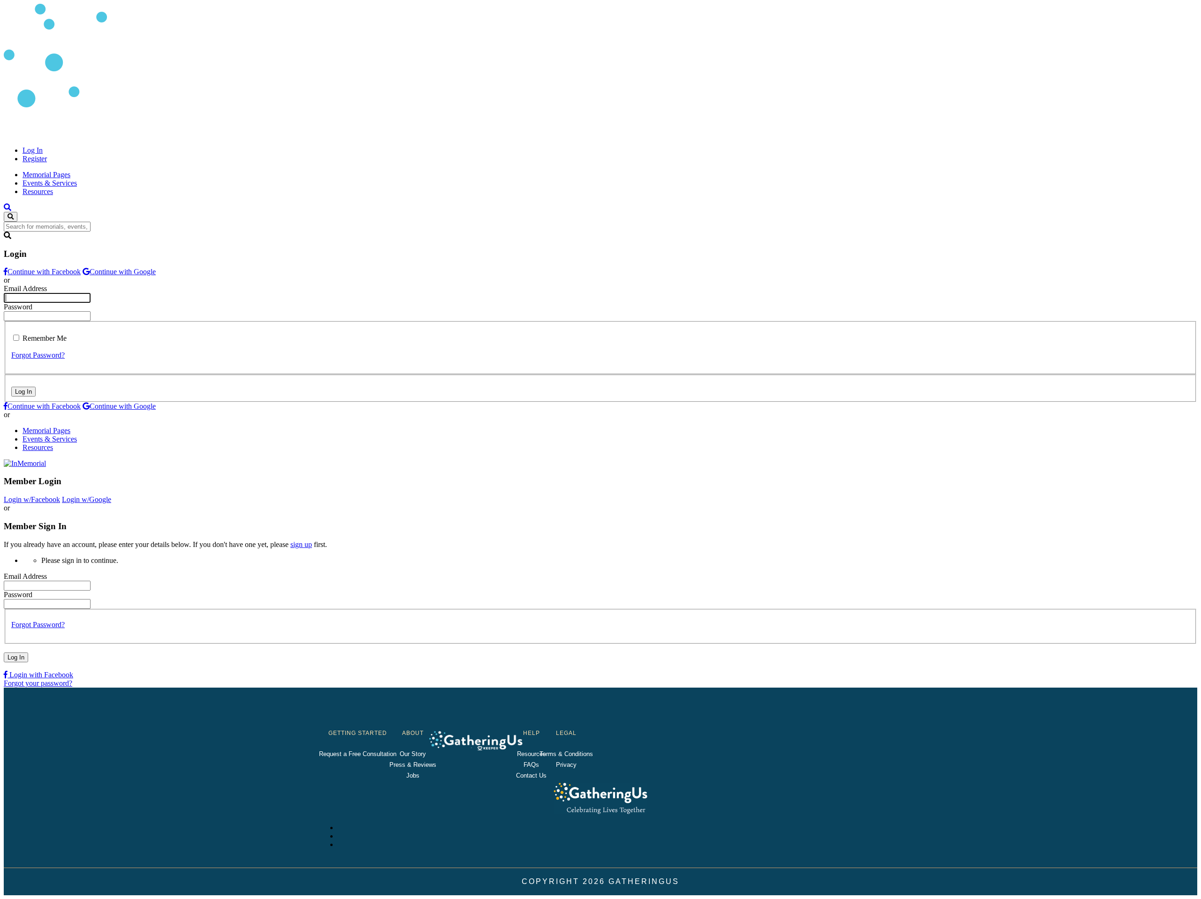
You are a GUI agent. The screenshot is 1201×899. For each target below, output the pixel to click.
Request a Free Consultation (357, 753)
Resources (38, 191)
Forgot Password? (38, 355)
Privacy (566, 764)
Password (18, 307)
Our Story (413, 753)
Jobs (412, 775)
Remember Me (45, 338)
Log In (33, 150)
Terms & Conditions (566, 753)
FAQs (531, 764)
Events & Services (50, 183)
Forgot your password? (38, 683)
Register (35, 159)
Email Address (25, 288)
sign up (301, 544)
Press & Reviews (412, 764)
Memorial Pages (46, 175)
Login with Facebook (40, 675)
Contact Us (531, 775)
